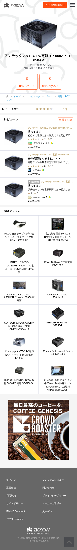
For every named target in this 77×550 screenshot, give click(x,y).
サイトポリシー (14, 503)
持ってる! (66, 119)
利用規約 (11, 495)
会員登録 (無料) (56, 5)
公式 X (48, 511)
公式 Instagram (14, 519)
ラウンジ (11, 479)
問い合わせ (48, 487)
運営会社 (11, 487)
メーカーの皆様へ (51, 503)
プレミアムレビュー (53, 479)
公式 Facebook (17, 511)
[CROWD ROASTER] (38, 430)
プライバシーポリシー (54, 495)
